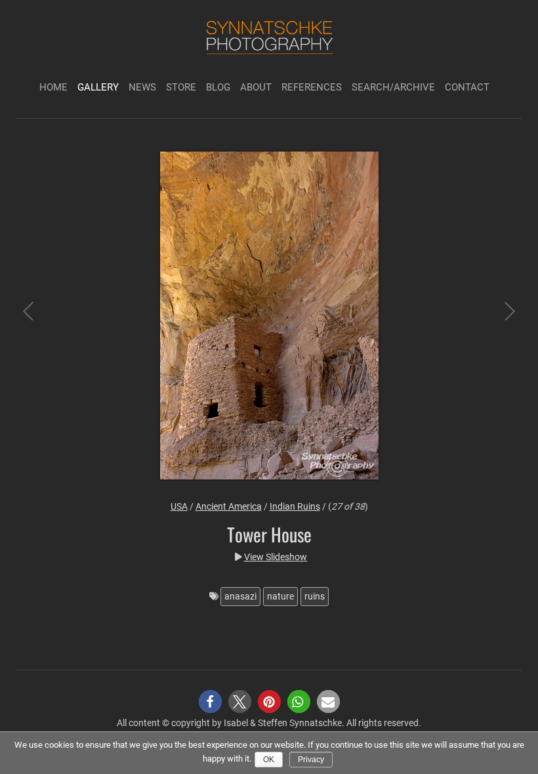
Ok (268, 759)
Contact (467, 87)
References (311, 87)
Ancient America (229, 506)
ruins (314, 596)
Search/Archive (393, 87)
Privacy (311, 759)
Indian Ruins (295, 506)
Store (181, 87)
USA (179, 506)
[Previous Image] (39, 317)
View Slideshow (275, 557)
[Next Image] (498, 317)
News (142, 87)
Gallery (98, 87)
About (256, 87)
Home (53, 87)
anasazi (240, 596)
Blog (218, 87)
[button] (210, 701)
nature (280, 596)
